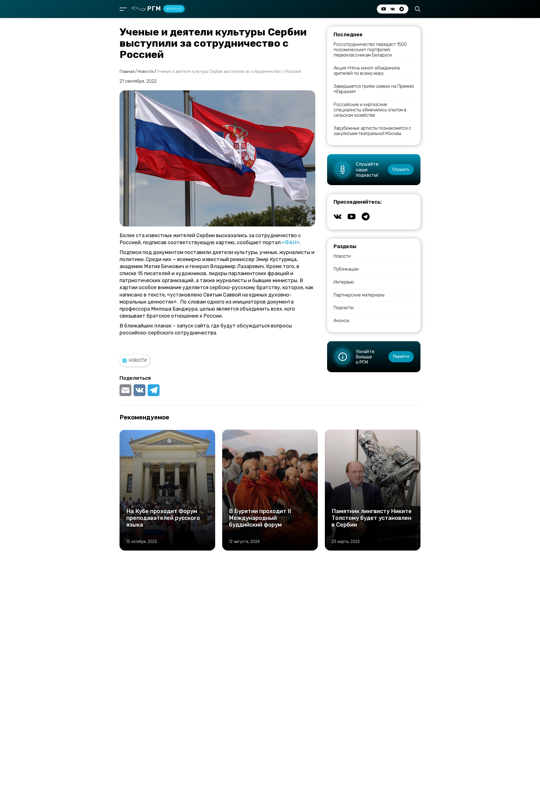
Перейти (401, 356)
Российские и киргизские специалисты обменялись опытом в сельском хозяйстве (370, 110)
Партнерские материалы (359, 295)
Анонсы (341, 320)
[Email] (126, 390)
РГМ (164, 8)
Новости (138, 360)
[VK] (139, 390)
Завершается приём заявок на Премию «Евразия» (374, 89)
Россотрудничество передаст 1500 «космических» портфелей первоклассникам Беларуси (370, 50)
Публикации (346, 269)
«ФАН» (290, 242)
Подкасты (344, 307)
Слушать (400, 169)
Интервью (344, 282)
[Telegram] (154, 390)
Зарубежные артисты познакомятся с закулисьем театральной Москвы (372, 130)
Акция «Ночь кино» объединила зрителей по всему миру (367, 70)
